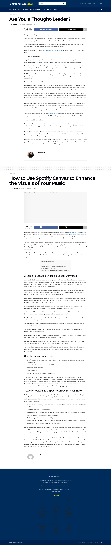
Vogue (68, 526)
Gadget (56, 498)
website (68, 528)
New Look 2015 (55, 524)
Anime (42, 498)
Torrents (68, 517)
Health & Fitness (55, 507)
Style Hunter (68, 513)
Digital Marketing (42, 515)
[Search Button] (64, 3)
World (68, 530)
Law (55, 515)
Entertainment (35, 9)
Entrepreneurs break (42, 524)
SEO (68, 505)
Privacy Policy (90, 542)
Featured (42, 528)
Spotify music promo (74, 232)
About (83, 542)
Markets (55, 520)
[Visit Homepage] (22, 4)
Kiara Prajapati (14, 188)
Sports (68, 507)
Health (49, 9)
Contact (97, 542)
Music (55, 522)
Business (26, 9)
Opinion (55, 9)
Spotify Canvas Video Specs (48, 268)
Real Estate (68, 498)
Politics (55, 532)
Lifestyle (55, 517)
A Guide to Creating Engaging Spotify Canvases (53, 266)
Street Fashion (68, 511)
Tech (43, 9)
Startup (69, 509)
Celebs (42, 509)
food (42, 532)
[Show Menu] (10, 9)
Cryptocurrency (42, 513)
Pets (55, 530)
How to (55, 511)
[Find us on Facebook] (101, 9)
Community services (42, 511)
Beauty (42, 503)
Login (100, 3)
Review (68, 503)
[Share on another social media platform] (85, 29)
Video (68, 524)
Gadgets (55, 500)
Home (14, 9)
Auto (42, 500)
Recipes (68, 500)
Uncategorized (68, 522)
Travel (68, 520)
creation (81, 432)
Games (55, 503)
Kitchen (55, 513)
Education (15, 14)
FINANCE (42, 530)
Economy (42, 517)
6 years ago (22, 24)
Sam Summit (14, 24)
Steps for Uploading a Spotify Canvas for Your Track (55, 270)
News (19, 9)
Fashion (42, 526)
